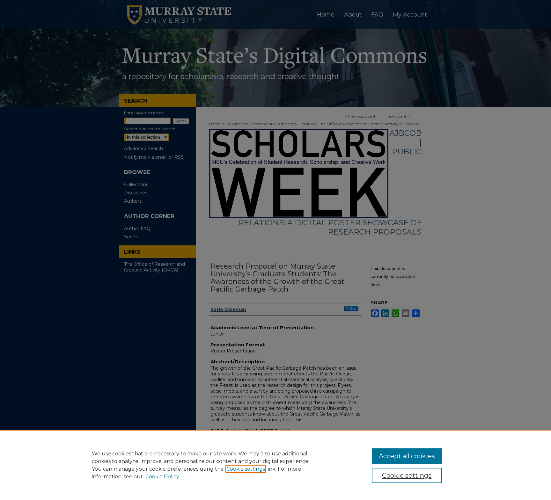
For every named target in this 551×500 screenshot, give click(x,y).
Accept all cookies (407, 456)
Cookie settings (245, 469)
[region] (275, 465)
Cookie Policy (162, 477)
